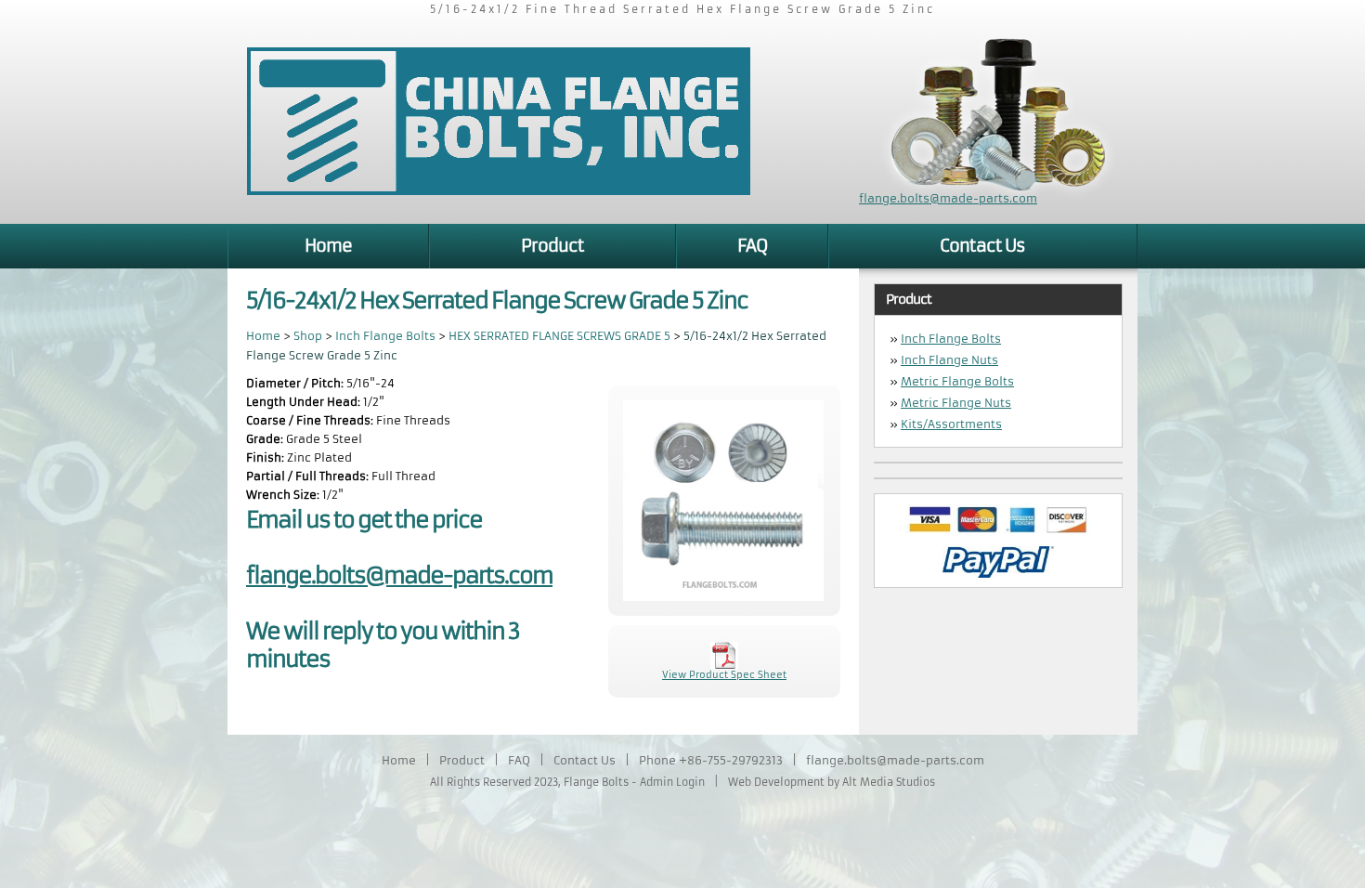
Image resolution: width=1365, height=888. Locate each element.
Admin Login (672, 782)
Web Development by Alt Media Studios (831, 782)
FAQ (752, 245)
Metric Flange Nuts (956, 403)
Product (552, 245)
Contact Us (982, 245)
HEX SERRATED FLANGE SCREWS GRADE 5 (560, 336)
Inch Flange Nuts (949, 360)
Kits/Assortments (951, 424)
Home (328, 245)
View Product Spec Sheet (724, 675)
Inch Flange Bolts (385, 336)
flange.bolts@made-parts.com (948, 198)
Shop (307, 336)
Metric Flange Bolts (957, 381)
